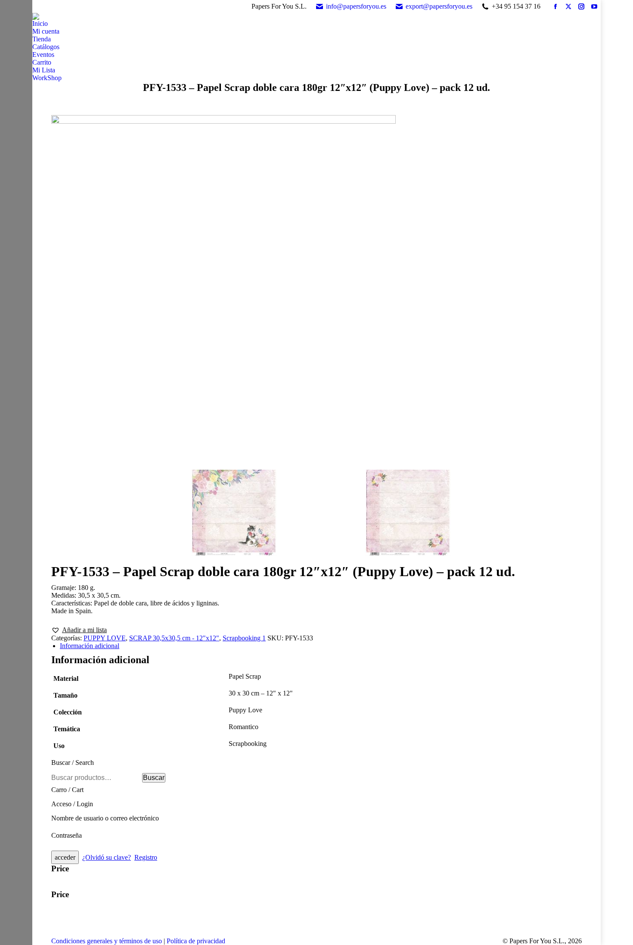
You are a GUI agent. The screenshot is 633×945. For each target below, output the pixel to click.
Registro (145, 857)
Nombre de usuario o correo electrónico (105, 818)
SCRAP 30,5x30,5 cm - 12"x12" (174, 638)
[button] (79, 630)
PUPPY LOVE (105, 638)
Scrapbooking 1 (244, 638)
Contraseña (66, 835)
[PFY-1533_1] (316, 290)
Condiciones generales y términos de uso (106, 941)
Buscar (153, 777)
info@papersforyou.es (356, 6)
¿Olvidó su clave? (106, 857)
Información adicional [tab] (89, 645)
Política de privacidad (196, 941)
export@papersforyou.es (439, 6)
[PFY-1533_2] (407, 514)
